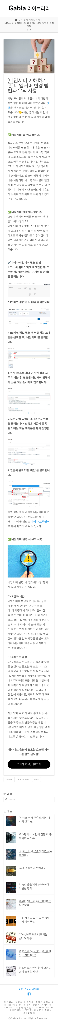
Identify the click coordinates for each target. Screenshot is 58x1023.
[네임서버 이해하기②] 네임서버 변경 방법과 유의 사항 (29, 24)
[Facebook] (29, 994)
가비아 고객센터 (40, 521)
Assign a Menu (29, 989)
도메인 (36, 779)
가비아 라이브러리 (30, 20)
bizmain (9, 779)
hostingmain (23, 779)
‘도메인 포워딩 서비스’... (32, 867)
